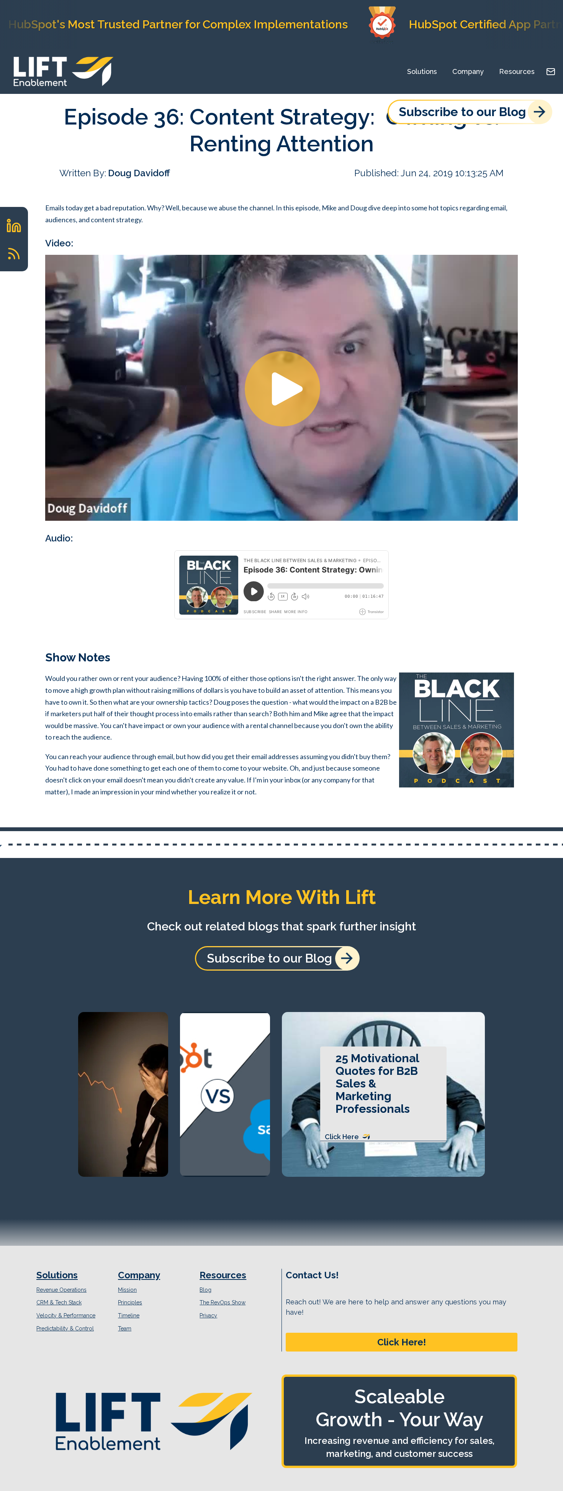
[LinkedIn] (14, 225)
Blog (205, 1290)
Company (468, 71)
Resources (517, 71)
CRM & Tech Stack (59, 1302)
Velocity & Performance (65, 1315)
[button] (401, 1342)
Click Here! (401, 1342)
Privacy (208, 1315)
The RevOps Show (222, 1302)
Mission (127, 1290)
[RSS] (14, 253)
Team (124, 1328)
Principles (130, 1302)
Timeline (128, 1315)
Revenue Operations (61, 1290)
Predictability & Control (65, 1328)
